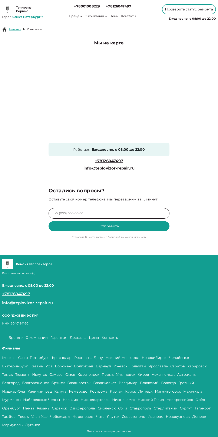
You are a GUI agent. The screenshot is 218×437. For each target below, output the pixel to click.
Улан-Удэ (39, 417)
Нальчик (70, 400)
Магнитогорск (168, 391)
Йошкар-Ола (13, 391)
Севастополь (133, 417)
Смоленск (107, 408)
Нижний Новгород (122, 358)
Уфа (49, 366)
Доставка (78, 338)
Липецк (145, 391)
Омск (70, 375)
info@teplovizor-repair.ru (109, 168)
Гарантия (58, 338)
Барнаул (103, 366)
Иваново (155, 417)
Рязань (43, 408)
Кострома (98, 391)
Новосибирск (154, 358)
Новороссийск (179, 400)
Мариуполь (12, 425)
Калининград (40, 391)
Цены (114, 16)
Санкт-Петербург (33, 358)
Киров (143, 375)
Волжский (149, 383)
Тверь (23, 417)
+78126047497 (118, 6)
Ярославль (158, 366)
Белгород (11, 383)
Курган (116, 391)
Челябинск (179, 358)
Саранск (59, 408)
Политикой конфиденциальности (127, 237)
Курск (130, 391)
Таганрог (202, 408)
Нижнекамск (123, 400)
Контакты (128, 16)
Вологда (168, 383)
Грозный (186, 383)
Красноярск (88, 375)
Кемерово (78, 391)
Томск (7, 375)
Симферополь (82, 408)
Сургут (186, 408)
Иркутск (39, 375)
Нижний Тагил (151, 400)
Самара (56, 375)
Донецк (199, 417)
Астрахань (186, 375)
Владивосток (79, 383)
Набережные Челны (41, 400)
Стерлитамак (165, 408)
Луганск (32, 425)
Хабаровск (197, 366)
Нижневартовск (95, 400)
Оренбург (11, 408)
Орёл (200, 400)
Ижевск (121, 366)
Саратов (177, 366)
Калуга (60, 391)
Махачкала (192, 391)
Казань (36, 366)
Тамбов (9, 417)
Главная (15, 29)
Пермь (108, 375)
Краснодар (62, 358)
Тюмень (22, 375)
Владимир (128, 383)
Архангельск (163, 375)
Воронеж (63, 366)
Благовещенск (35, 383)
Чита (100, 417)
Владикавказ (104, 383)
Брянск (58, 383)
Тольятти (138, 366)
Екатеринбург (15, 366)
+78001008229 (87, 6)
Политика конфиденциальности (109, 431)
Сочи (122, 408)
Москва (9, 358)
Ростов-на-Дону (88, 358)
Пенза (28, 408)
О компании (94, 16)
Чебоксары (60, 417)
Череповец (83, 417)
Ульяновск (125, 375)
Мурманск (11, 400)
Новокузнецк (178, 417)
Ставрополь (140, 408)
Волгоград (83, 366)
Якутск (113, 417)
